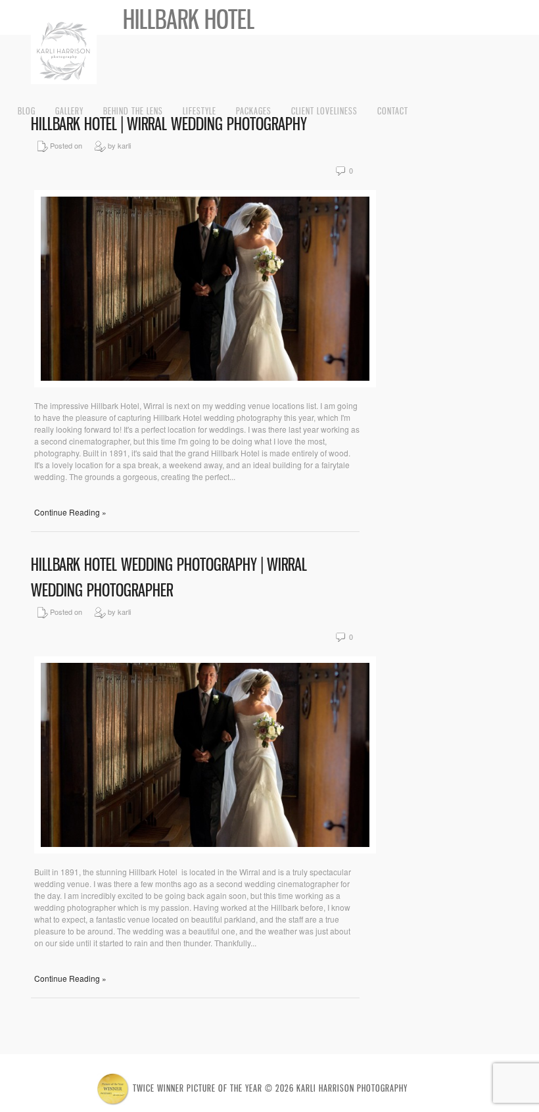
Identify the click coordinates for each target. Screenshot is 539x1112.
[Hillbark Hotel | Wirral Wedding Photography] (205, 383)
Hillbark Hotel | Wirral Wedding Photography (169, 124)
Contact (392, 110)
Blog (26, 110)
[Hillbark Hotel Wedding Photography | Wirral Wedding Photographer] (205, 850)
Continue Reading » (70, 512)
